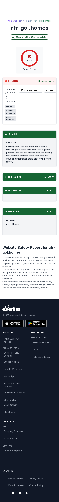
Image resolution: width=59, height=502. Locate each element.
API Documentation (42, 342)
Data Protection (16, 485)
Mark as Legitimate (32, 90)
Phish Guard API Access (11, 340)
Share (51, 90)
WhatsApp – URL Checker (12, 385)
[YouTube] (5, 493)
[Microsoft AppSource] (20, 493)
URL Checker (10, 404)
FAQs (35, 349)
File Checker (10, 412)
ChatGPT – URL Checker (11, 354)
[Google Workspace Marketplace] (27, 493)
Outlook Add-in (11, 361)
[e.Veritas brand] (29, 308)
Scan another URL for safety (31, 37)
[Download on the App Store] (13, 323)
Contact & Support (13, 450)
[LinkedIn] (13, 493)
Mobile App (9, 376)
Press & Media (11, 438)
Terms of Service (14, 478)
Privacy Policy (36, 478)
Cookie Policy (36, 485)
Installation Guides (41, 357)
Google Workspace (13, 369)
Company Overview (13, 431)
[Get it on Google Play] (36, 323)
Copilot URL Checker (14, 392)
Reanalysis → (47, 81)
